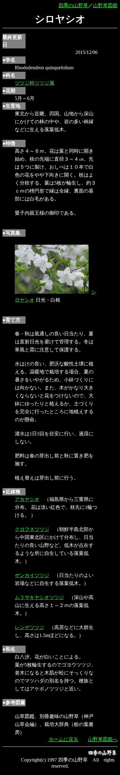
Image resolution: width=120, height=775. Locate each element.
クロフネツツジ (32, 529)
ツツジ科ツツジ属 (34, 83)
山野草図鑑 (105, 5)
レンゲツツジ (29, 627)
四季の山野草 (73, 5)
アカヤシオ (27, 499)
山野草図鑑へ (103, 739)
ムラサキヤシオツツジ (39, 597)
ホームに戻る (63, 739)
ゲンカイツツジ (32, 575)
